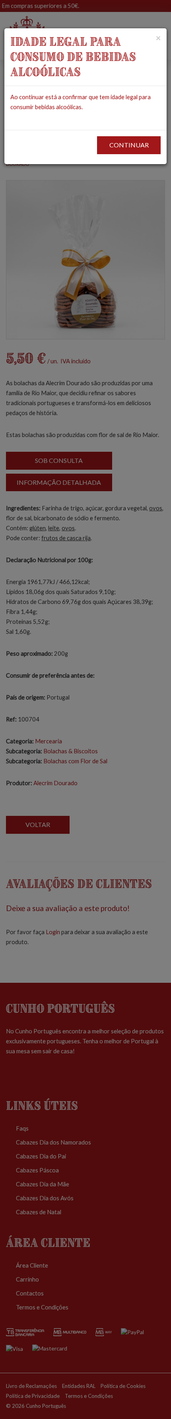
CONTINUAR (129, 145)
